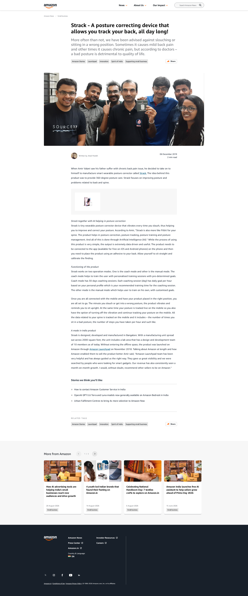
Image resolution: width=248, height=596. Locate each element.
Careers (100, 543)
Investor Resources (105, 537)
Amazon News (49, 16)
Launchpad (92, 61)
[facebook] (64, 575)
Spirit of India (117, 61)
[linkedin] (81, 575)
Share (173, 61)
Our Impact (159, 5)
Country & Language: (76, 553)
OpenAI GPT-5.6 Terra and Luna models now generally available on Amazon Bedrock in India (121, 395)
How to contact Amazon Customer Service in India (99, 389)
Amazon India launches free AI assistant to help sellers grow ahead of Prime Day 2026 (182, 489)
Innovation (104, 61)
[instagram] (55, 575)
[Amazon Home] (50, 6)
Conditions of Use (59, 583)
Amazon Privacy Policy (74, 583)
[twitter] (47, 575)
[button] (126, 5)
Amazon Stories (78, 61)
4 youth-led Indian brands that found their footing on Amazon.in (102, 489)
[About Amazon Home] (50, 538)
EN (73, 556)
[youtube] (72, 575)
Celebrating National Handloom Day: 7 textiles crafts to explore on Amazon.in (142, 489)
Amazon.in (73, 548)
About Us (139, 5)
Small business (63, 16)
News (122, 5)
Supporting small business (136, 61)
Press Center (74, 543)
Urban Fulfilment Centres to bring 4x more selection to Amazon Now (109, 400)
